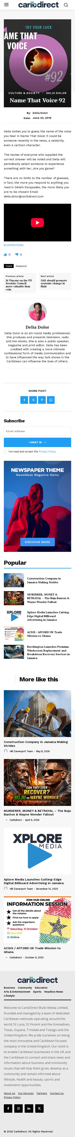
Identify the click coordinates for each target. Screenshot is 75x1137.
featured (21, 266)
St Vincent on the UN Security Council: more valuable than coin (19, 285)
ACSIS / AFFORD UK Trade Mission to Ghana (44, 634)
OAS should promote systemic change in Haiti (54, 283)
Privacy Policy (47, 451)
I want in (35, 442)
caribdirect (16, 820)
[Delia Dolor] (37, 312)
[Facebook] (24, 400)
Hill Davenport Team (21, 751)
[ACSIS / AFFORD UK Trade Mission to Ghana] (14, 634)
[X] (33, 400)
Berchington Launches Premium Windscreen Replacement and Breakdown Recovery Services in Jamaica (48, 652)
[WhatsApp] (51, 400)
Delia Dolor (56, 93)
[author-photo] (6, 751)
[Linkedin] (29, 1108)
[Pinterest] (42, 400)
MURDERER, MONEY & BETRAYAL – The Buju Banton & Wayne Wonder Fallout (48, 598)
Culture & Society (24, 93)
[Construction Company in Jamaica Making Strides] (14, 580)
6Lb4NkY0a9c (14, 245)
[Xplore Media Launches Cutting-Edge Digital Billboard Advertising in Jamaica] (14, 616)
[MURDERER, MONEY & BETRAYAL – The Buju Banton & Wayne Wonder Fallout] (14, 598)
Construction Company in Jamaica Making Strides (44, 580)
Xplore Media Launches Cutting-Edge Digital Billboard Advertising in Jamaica (48, 615)
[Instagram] (18, 1108)
